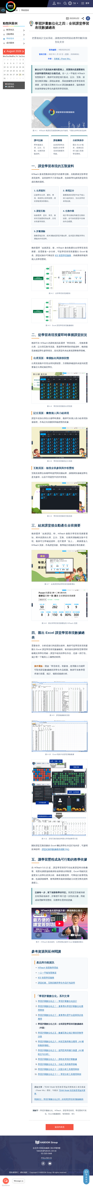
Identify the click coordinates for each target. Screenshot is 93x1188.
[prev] (4, 51)
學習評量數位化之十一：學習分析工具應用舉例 (59, 1074)
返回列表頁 (59, 1127)
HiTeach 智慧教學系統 (48, 968)
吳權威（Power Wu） (62, 59)
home (3, 10)
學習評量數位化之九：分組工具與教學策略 (57, 1064)
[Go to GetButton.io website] (6, 1185)
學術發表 (25, 10)
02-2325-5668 (46, 1153)
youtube (50, 1163)
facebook (88, 18)
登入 (59, 3)
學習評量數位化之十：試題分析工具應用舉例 (58, 1069)
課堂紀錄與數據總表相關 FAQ (55, 849)
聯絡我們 (86, 1178)
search (65, 3)
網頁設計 (71, 1172)
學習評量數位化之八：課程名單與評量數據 (57, 1059)
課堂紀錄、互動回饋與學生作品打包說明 (56, 983)
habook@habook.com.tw (46, 1151)
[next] (23, 51)
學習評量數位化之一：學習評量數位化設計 (57, 1001)
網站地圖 (23, 1172)
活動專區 (10, 34)
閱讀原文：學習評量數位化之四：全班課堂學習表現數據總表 (58, 1099)
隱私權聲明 (13, 1172)
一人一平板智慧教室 (47, 973)
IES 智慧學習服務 (63, 255)
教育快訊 (10, 30)
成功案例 (10, 43)
